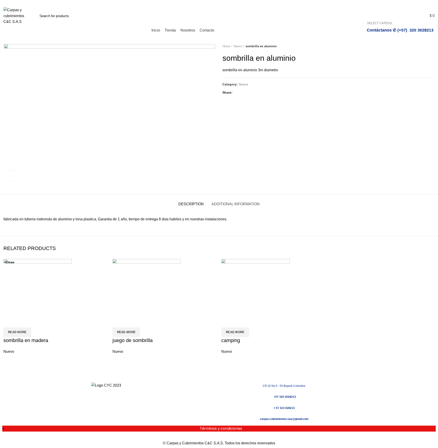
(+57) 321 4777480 (36, 2)
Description (191, 204)
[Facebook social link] (422, 3)
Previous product (423, 46)
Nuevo (238, 46)
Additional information (235, 204)
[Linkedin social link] (253, 93)
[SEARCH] (409, 16)
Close (9, 262)
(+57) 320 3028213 (99, 2)
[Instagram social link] (427, 3)
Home (226, 46)
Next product (432, 46)
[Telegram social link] (258, 93)
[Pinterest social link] (247, 93)
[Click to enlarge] (12, 176)
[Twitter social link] (242, 93)
